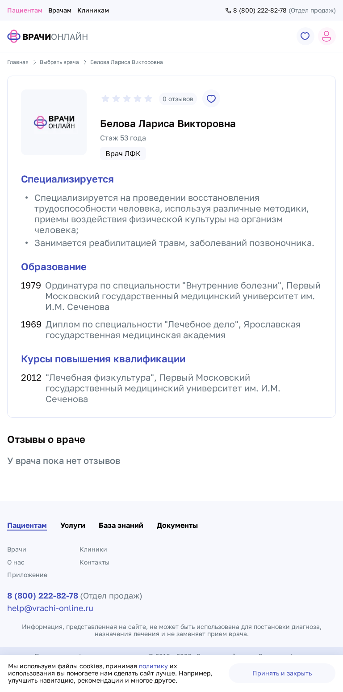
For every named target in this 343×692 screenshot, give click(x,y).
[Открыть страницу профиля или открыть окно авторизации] (327, 36)
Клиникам (93, 10)
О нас (16, 562)
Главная (18, 62)
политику (154, 666)
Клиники (93, 549)
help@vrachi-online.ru (50, 608)
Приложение (27, 574)
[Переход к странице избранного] (305, 36)
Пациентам (24, 10)
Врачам (59, 10)
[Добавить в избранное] (211, 98)
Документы (177, 525)
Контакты (94, 562)
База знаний (121, 525)
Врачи (16, 549)
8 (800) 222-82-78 (260, 10)
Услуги (72, 525)
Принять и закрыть (282, 673)
